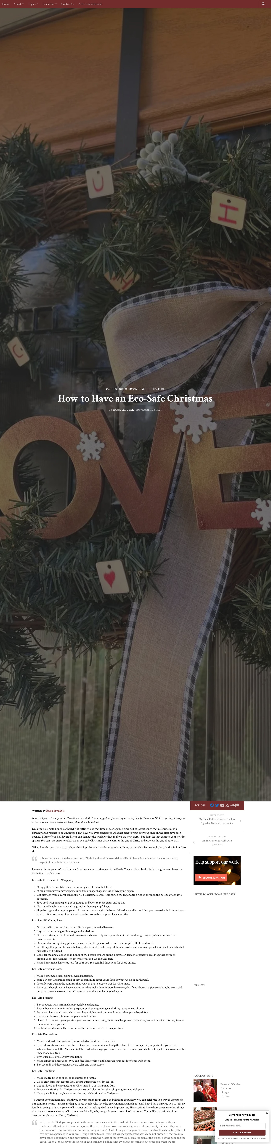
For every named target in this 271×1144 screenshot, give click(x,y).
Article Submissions (90, 4)
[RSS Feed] (227, 805)
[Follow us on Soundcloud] (232, 805)
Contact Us (67, 4)
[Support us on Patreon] (237, 805)
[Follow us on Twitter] (217, 805)
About (17, 4)
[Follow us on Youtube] (222, 805)
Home (5, 4)
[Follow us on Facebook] (212, 805)
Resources (48, 4)
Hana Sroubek (123, 410)
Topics (32, 4)
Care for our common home (125, 389)
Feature (159, 389)
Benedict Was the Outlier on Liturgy (230, 1088)
